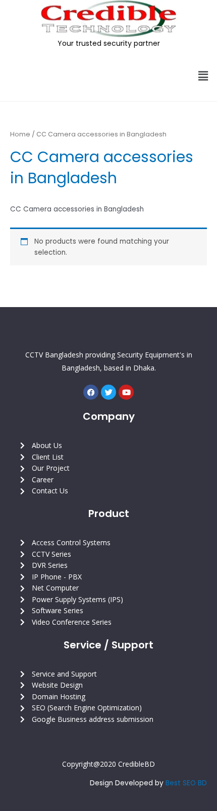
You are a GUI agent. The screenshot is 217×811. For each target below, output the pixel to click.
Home (20, 134)
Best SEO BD (186, 783)
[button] (203, 76)
